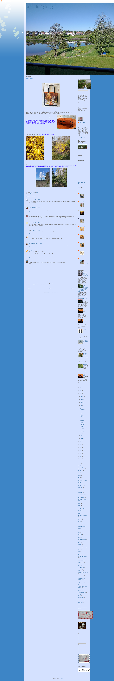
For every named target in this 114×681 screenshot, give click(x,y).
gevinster (80, 490)
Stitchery (79, 569)
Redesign (30, 193)
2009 (81, 456)
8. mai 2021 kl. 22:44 (38, 207)
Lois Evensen (31, 243)
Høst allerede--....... (85, 252)
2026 (81, 387)
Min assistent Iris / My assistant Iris (85, 309)
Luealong (79, 518)
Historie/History (81, 501)
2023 (81, 392)
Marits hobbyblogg (39, 7)
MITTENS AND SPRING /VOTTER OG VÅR (82, 430)
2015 (81, 447)
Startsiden (51, 288)
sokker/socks (80, 560)
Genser (79, 489)
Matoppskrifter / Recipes (82, 524)
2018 (81, 443)
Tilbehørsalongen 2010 (82, 592)
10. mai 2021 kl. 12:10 (36, 230)
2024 (81, 390)
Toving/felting (80, 594)
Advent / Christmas (81, 468)
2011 (81, 453)
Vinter (79, 599)
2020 (81, 440)
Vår (38, 193)
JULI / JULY (85, 298)
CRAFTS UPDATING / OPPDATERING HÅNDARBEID (82, 411)
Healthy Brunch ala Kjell (86, 220)
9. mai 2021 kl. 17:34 (35, 215)
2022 (81, 393)
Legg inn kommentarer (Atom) (53, 292)
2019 (81, 441)
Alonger (79, 472)
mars (82, 435)
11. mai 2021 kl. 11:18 (42, 236)
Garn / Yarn (80, 487)
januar (82, 438)
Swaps (79, 584)
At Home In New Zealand (33, 236)
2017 (81, 444)
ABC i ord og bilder (81, 467)
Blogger (62, 678)
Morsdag (79, 528)
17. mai (79, 465)
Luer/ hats (80, 519)
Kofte (79, 513)
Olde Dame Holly (32, 222)
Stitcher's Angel (81, 567)
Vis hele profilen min (81, 137)
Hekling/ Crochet (81, 497)
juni (81, 405)
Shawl (79, 549)
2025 (81, 389)
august (82, 402)
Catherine (30, 199)
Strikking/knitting (81, 575)
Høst (79, 503)
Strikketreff (80, 570)
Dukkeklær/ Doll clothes (82, 480)
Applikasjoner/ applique (82, 473)
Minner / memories (81, 526)
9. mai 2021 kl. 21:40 (38, 222)
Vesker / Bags (35, 193)
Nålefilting (80, 534)
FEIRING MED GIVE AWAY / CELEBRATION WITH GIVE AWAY (85, 274)
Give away (80, 492)
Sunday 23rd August (85, 212)
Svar (29, 203)
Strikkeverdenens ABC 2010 (83, 572)
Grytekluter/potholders (82, 495)
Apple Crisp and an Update (86, 236)
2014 (81, 449)
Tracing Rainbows (83, 193)
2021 (81, 395)
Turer (79, 595)
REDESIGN (82, 426)
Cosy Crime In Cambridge (86, 195)
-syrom (79, 463)
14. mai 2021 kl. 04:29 (38, 243)
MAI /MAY (85, 364)
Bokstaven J (85, 319)
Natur (79, 532)
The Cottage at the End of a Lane (83, 201)
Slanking (79, 554)
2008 (81, 458)
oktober (82, 399)
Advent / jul (80, 470)
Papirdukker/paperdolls (82, 539)
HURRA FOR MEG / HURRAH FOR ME (85, 330)
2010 (81, 455)
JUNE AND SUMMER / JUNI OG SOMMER (85, 355)
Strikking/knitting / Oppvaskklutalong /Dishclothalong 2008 (82, 582)
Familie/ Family (81, 484)
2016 (81, 446)
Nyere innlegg (29, 288)
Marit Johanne (82, 122)
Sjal (79, 551)
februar (82, 436)
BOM (79, 477)
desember (82, 396)
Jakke (79, 505)
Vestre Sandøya (84, 375)
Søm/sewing (80, 590)
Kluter (79, 512)
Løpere (79, 521)
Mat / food (80, 523)
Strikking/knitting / (81, 576)
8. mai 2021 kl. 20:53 (36, 199)
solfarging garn (80, 562)
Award (79, 475)
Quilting (79, 544)
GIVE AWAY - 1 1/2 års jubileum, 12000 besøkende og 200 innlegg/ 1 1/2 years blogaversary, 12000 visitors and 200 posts (83, 288)
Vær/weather (80, 602)
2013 (81, 450)
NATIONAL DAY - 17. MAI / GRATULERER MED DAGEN (82, 423)
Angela (30, 215)
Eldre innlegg (73, 288)
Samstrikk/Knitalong (81, 547)
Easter (79, 482)
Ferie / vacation (81, 485)
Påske (79, 542)
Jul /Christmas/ (81, 508)
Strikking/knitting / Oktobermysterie (81, 579)
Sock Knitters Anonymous (82, 556)
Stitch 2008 (80, 565)
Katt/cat (79, 510)
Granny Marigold (32, 207)
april (81, 433)
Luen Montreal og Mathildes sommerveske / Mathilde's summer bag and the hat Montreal (83, 343)
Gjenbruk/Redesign (81, 494)
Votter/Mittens (80, 600)
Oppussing (80, 537)
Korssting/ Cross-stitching (82, 515)
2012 (81, 452)
